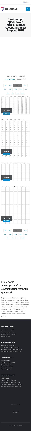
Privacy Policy (15, 404)
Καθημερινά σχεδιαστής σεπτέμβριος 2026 (11, 351)
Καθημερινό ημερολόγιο (6, 369)
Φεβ (10, 85)
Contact (15, 412)
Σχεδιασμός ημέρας (5, 336)
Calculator (15, 408)
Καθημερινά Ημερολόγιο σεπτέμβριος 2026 (11, 386)
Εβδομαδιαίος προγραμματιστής (8, 334)
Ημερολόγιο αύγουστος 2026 (8, 363)
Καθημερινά (21, 79)
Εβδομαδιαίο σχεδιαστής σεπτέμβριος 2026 (11, 349)
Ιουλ (15, 89)
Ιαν (5, 85)
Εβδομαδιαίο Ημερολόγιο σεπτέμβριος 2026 (11, 384)
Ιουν (10, 89)
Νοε (13, 93)
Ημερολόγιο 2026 (5, 360)
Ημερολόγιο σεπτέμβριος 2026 (8, 380)
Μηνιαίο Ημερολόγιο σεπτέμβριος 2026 (10, 382)
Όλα (7, 76)
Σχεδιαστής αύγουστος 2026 (8, 330)
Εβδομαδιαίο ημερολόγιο (7, 367)
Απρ (25, 85)
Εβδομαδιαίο (10, 79)
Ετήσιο (14, 76)
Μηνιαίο (22, 76)
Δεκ (18, 93)
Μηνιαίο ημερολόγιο (6, 365)
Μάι (5, 89)
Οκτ (8, 93)
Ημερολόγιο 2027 (5, 378)
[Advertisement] (15, 55)
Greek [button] (26, 2)
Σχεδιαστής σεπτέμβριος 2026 (8, 345)
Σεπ (26, 89)
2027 (23, 93)
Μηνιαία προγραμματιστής (7, 332)
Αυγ (21, 89)
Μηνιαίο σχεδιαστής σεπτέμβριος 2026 (10, 347)
